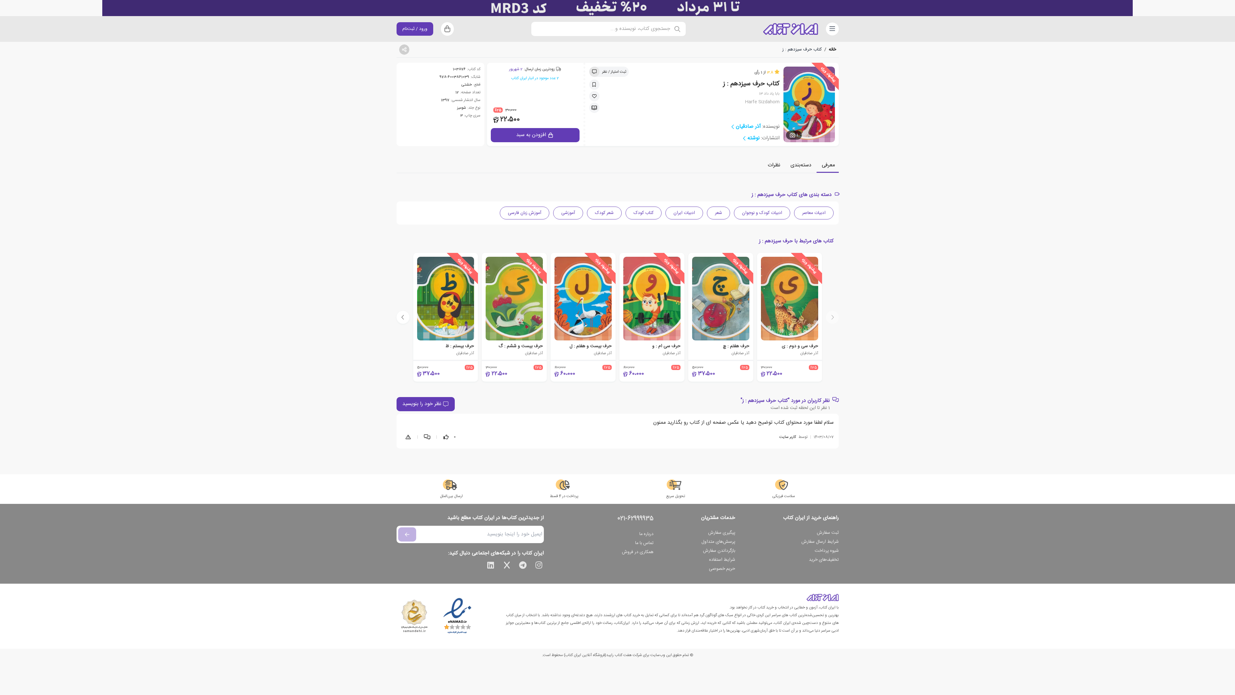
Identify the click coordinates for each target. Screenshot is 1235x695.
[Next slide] (403, 317)
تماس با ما (644, 543)
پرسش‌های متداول (718, 542)
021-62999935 (636, 519)
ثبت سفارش (828, 533)
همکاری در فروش (638, 552)
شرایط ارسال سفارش (820, 542)
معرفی (828, 165)
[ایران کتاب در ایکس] (507, 566)
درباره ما (646, 534)
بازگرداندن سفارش (719, 551)
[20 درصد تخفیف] (617, 8)
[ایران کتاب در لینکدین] (491, 566)
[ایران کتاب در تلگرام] (523, 566)
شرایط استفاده (722, 560)
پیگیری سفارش (721, 533)
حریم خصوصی (722, 569)
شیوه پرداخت (827, 551)
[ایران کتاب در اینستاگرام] (539, 566)
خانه (832, 49)
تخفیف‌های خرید (824, 560)
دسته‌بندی (801, 165)
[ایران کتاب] (790, 29)
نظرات (774, 165)
